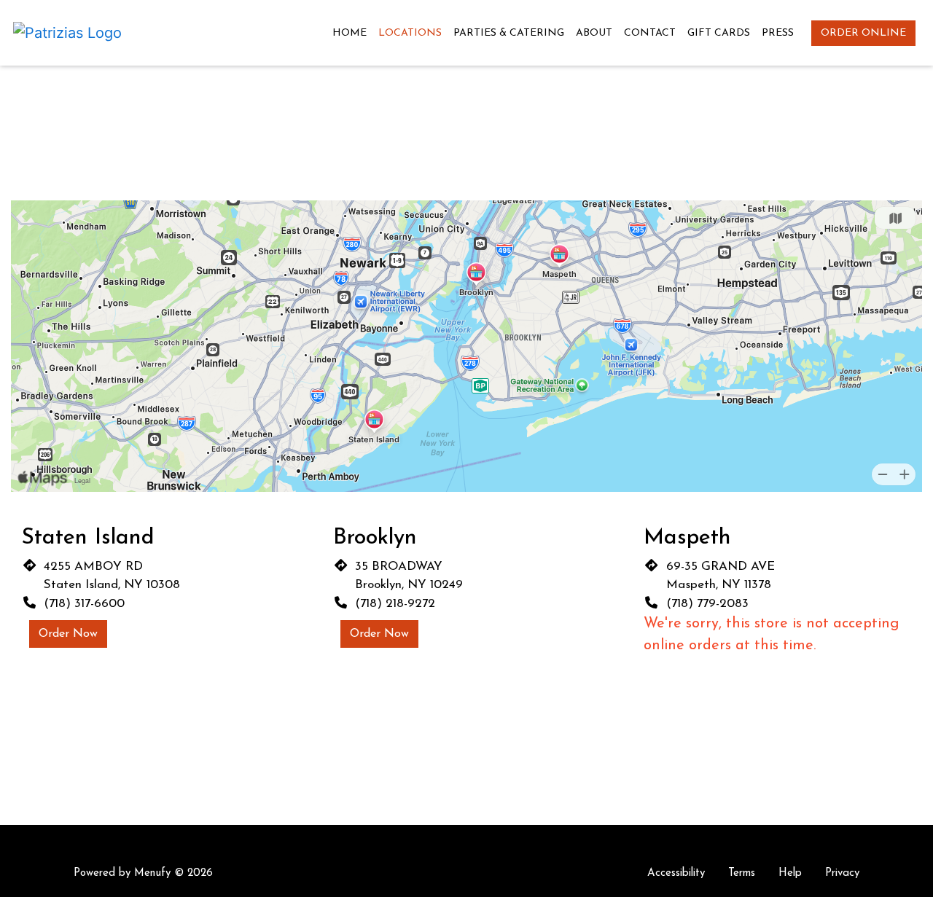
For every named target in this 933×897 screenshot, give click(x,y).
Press (778, 33)
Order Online (863, 33)
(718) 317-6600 (84, 604)
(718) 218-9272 (395, 604)
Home (349, 33)
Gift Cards (718, 33)
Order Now (68, 634)
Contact (650, 33)
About (594, 33)
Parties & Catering (508, 33)
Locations (410, 33)
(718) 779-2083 (707, 604)
